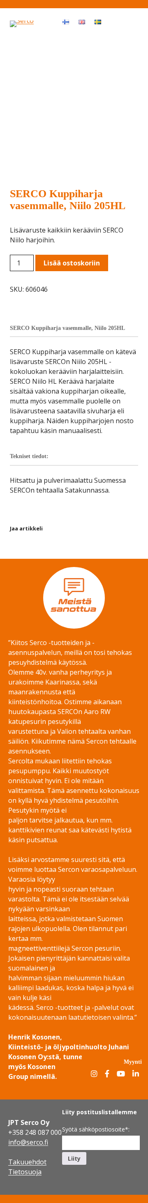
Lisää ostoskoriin (72, 262)
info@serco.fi (28, 1142)
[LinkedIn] (135, 1074)
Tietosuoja (25, 1171)
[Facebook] (107, 1074)
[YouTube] (121, 1074)
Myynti (133, 1061)
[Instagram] (94, 1074)
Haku (113, 21)
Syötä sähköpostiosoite (96, 1129)
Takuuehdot (27, 1161)
